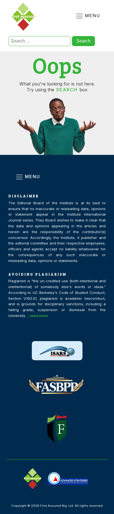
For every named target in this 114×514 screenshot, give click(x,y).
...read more (37, 315)
